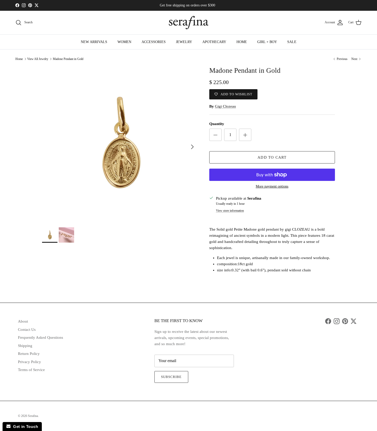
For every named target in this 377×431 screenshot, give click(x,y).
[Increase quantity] (245, 135)
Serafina (33, 416)
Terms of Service (31, 370)
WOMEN (124, 42)
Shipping (25, 346)
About (23, 321)
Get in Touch (24, 426)
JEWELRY (184, 42)
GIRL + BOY (267, 42)
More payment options (272, 186)
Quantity (216, 124)
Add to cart (271, 157)
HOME (241, 42)
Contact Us (27, 329)
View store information (230, 210)
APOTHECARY (214, 42)
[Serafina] (189, 22)
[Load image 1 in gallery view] (120, 144)
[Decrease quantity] (215, 135)
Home (19, 59)
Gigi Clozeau (225, 106)
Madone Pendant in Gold (68, 59)
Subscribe (171, 377)
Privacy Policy (29, 362)
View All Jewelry (37, 59)
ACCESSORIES (154, 42)
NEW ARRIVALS (94, 42)
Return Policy (29, 354)
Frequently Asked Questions (40, 337)
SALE (291, 42)
